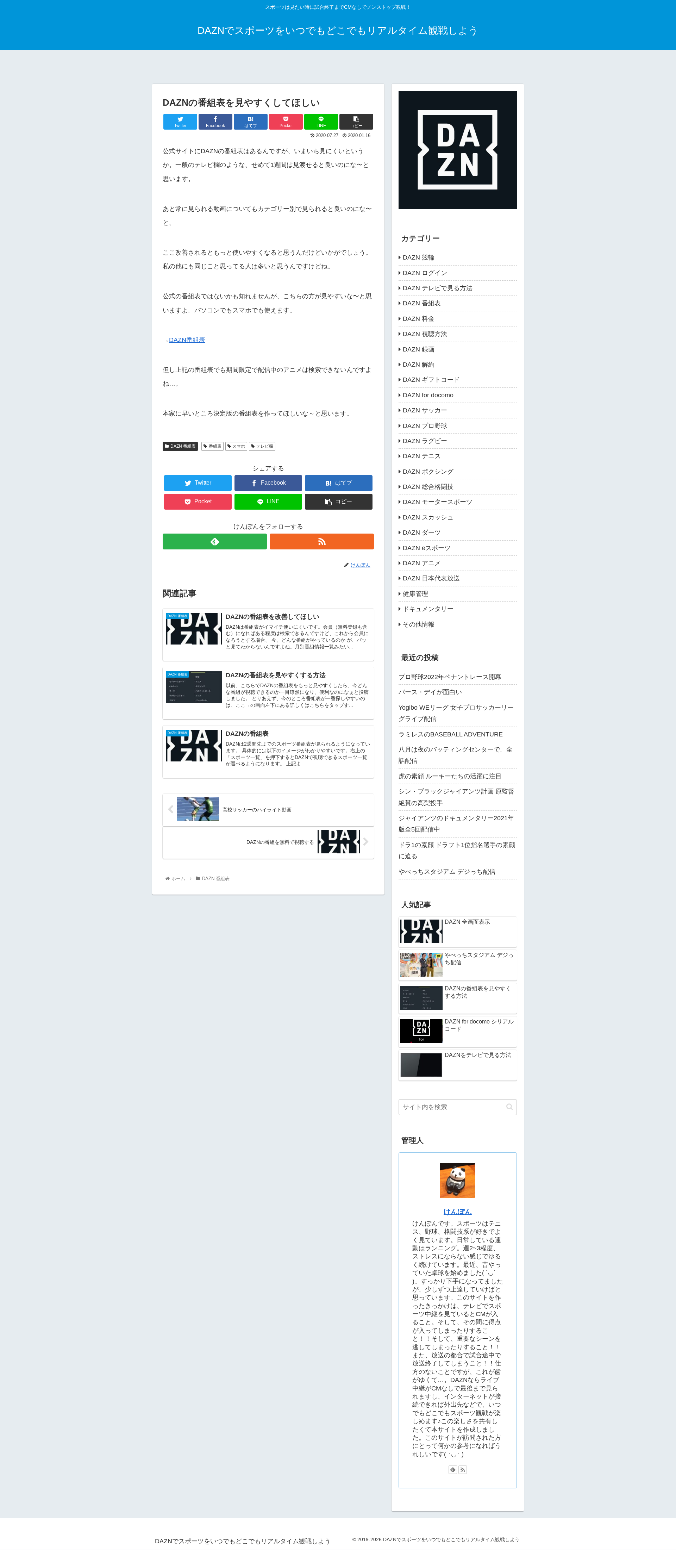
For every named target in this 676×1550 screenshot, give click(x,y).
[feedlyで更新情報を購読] (215, 541)
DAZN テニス (422, 456)
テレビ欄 (264, 446)
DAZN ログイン (425, 272)
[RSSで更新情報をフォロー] (322, 541)
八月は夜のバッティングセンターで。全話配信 (456, 755)
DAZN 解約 (418, 364)
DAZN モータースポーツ (437, 501)
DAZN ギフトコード (431, 379)
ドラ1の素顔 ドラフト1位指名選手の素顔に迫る (457, 850)
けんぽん (458, 1211)
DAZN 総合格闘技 (428, 486)
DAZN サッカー (425, 410)
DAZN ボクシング (428, 471)
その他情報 (418, 624)
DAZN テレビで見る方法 (437, 288)
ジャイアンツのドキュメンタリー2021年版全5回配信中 (456, 824)
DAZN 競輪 (418, 257)
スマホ (238, 446)
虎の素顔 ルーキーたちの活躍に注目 (450, 776)
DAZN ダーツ (422, 532)
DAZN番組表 (187, 339)
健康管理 (415, 593)
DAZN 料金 (418, 318)
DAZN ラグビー (425, 440)
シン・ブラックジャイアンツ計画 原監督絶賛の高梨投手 (456, 797)
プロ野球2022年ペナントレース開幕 (450, 676)
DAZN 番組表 (183, 446)
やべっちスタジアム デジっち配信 (447, 871)
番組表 (215, 446)
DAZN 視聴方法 (425, 333)
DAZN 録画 (418, 349)
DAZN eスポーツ (427, 548)
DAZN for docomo (428, 395)
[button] (509, 1107)
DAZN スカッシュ (428, 517)
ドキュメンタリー (428, 608)
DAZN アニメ (422, 563)
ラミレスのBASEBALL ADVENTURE (451, 734)
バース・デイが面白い (430, 692)
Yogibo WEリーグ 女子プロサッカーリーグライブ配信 (456, 713)
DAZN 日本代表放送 (431, 578)
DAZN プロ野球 (425, 425)
